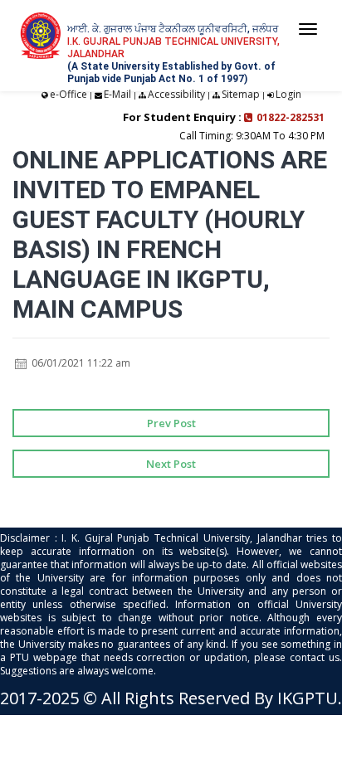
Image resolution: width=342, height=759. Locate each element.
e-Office (68, 94)
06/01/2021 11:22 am (79, 363)
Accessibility (176, 94)
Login (288, 94)
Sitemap (241, 94)
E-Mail (117, 94)
